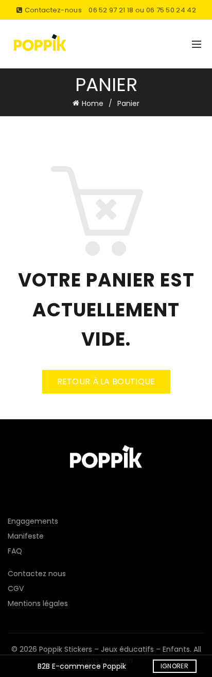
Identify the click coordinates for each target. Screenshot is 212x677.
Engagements (33, 521)
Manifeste (26, 536)
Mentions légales (38, 603)
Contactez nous (37, 573)
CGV (16, 588)
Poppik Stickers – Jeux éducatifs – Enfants (114, 649)
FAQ (15, 551)
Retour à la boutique (106, 381)
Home (92, 103)
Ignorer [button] (174, 666)
